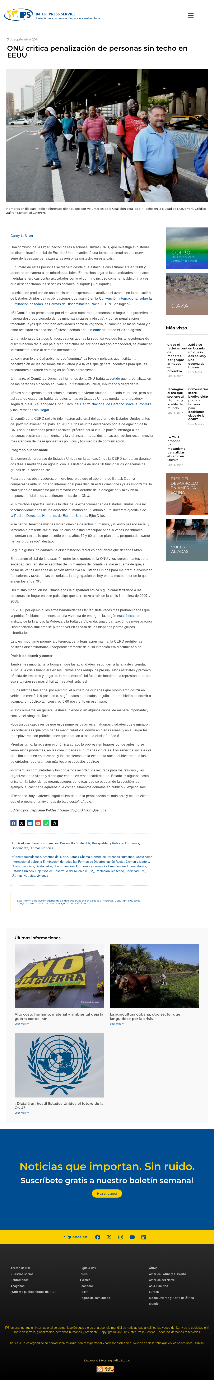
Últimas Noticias (41, 848)
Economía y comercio (91, 866)
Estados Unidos (23, 871)
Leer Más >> (175, 375)
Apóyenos (17, 1286)
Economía (132, 843)
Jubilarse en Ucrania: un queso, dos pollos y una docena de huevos (197, 356)
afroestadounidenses (26, 857)
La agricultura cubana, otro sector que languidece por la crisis (145, 1016)
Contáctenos (19, 1280)
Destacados (44, 866)
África (153, 1268)
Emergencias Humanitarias (127, 866)
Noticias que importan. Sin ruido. (107, 1166)
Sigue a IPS (88, 1268)
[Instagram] (120, 1237)
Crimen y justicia (137, 862)
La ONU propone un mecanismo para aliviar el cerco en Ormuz (176, 448)
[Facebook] (97, 1237)
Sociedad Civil (135, 871)
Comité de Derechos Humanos (112, 857)
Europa (154, 1291)
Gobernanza (20, 848)
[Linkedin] (143, 1237)
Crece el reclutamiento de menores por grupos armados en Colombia (178, 358)
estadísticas (126, 616)
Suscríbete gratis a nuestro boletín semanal (107, 1180)
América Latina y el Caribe (168, 1274)
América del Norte (55, 857)
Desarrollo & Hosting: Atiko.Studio (107, 1360)
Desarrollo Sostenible (75, 843)
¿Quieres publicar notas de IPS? (33, 1291)
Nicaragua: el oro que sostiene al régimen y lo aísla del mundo (175, 398)
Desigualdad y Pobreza (108, 843)
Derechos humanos (45, 843)
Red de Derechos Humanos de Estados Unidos (50, 515)
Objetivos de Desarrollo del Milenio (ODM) (64, 871)
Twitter (85, 1280)
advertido (113, 378)
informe (95, 330)
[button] (13, 823)
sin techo (117, 871)
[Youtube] (132, 1237)
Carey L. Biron (21, 236)
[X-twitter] (109, 1237)
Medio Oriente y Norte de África (171, 1298)
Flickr (84, 1291)
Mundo (154, 1303)
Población (103, 871)
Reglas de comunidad (95, 1298)
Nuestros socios (21, 1274)
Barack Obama (80, 857)
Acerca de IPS (20, 1268)
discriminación (64, 866)
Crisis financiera (23, 866)
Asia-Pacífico (158, 1286)
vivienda (42, 876)
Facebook (86, 1286)
